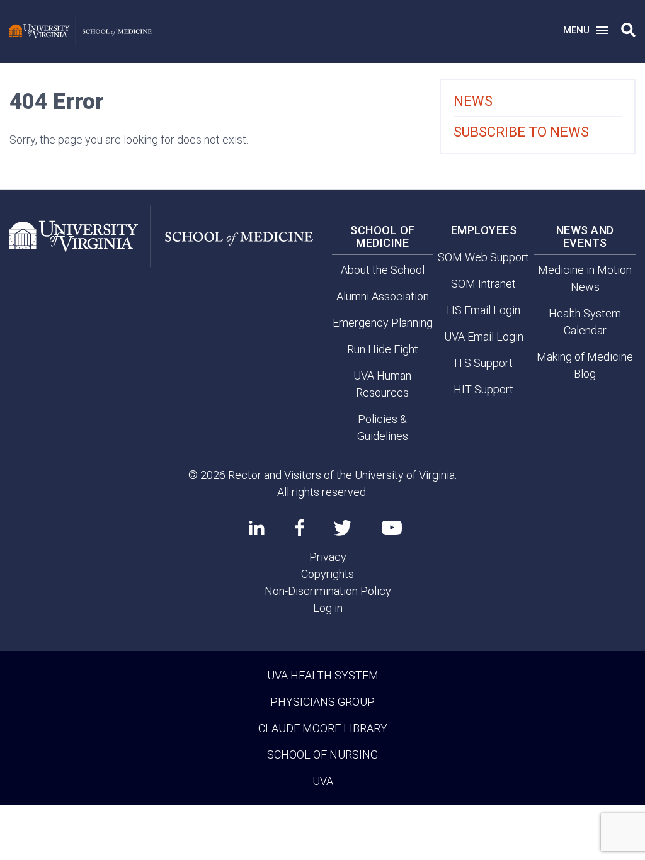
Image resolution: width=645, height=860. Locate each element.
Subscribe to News (521, 132)
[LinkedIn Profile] (256, 527)
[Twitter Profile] (342, 528)
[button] (628, 30)
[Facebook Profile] (299, 527)
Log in (328, 607)
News (473, 101)
